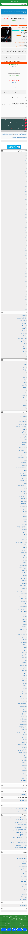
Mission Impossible (22, 596)
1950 (25, 186)
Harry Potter (24, 531)
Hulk (25, 544)
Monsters (24, 599)
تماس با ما (7, 925)
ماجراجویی (24, 395)
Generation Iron (23, 513)
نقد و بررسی (23, 897)
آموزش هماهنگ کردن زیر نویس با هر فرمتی (19, 808)
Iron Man (24, 558)
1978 (25, 230)
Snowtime (24, 678)
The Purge (24, 737)
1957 (25, 196)
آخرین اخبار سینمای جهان (21, 858)
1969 (25, 215)
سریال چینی (24, 879)
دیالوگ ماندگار (23, 869)
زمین (25, 871)
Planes (25, 636)
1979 (25, 232)
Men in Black (23, 595)
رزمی (25, 383)
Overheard (24, 624)
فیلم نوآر (24, 390)
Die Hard (24, 486)
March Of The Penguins (21, 591)
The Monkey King (22, 726)
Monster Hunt (23, 598)
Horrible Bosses (23, 539)
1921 (25, 153)
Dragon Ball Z (23, 495)
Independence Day (22, 550)
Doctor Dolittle (23, 490)
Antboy (24, 436)
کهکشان (24, 887)
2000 (25, 266)
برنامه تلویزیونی (23, 861)
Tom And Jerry (23, 758)
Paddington (24, 627)
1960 (25, 201)
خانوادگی (24, 377)
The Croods (24, 699)
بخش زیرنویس (7, 923)
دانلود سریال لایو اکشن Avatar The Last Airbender (16, 817)
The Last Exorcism (22, 716)
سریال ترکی (23, 877)
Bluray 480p (23, 340)
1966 (25, 211)
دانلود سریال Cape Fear (21, 821)
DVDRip (24, 343)
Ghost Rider (24, 514)
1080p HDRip (23, 315)
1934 (25, 163)
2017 (25, 294)
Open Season (23, 619)
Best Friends (23, 449)
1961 (25, 202)
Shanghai (24, 662)
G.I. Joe (24, 509)
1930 (25, 156)
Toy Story (24, 762)
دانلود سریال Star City (22, 824)
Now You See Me (23, 614)
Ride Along (24, 652)
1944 (25, 178)
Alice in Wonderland (22, 418)
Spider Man (24, 680)
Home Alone (23, 536)
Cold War (24, 468)
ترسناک (24, 372)
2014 (25, 289)
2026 (25, 309)
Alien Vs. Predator (22, 421)
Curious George (23, 473)
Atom (9, 929)
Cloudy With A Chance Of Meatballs (19, 463)
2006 (25, 276)
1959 (25, 199)
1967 (25, 212)
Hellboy (24, 532)
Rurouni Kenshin (23, 655)
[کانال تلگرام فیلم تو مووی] (14, 146)
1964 (25, 207)
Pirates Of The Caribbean (21, 634)
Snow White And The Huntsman (20, 677)
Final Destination (23, 506)
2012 (25, 286)
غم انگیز (24, 387)
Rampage (24, 645)
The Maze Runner (22, 724)
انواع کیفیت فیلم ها (23, 810)
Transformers (23, 763)
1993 (25, 255)
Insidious (24, 555)
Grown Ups (24, 524)
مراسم (24, 397)
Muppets (24, 603)
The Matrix (24, 722)
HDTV (25, 349)
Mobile (24, 351)
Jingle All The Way (22, 567)
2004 (25, 273)
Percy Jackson (23, 632)
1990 (25, 250)
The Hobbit (24, 711)
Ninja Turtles (23, 611)
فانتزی (25, 388)
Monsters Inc (23, 601)
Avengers (24, 439)
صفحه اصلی (20, 923)
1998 (25, 263)
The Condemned (23, 696)
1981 (25, 235)
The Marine (24, 721)
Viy (25, 775)
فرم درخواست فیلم (14, 128)
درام (25, 379)
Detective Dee (23, 481)
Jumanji (24, 575)
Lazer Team (24, 586)
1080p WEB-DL (23, 317)
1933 (25, 161)
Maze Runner (23, 593)
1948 (25, 183)
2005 (25, 274)
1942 (25, 176)
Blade (25, 452)
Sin (25, 672)
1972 (25, 220)
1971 (25, 219)
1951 (25, 188)
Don (25, 493)
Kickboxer (24, 580)
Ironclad (24, 562)
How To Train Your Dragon (21, 542)
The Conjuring (23, 698)
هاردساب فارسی (23, 899)
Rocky (25, 654)
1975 (25, 225)
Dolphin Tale (23, 491)
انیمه (25, 859)
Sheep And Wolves (22, 663)
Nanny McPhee (23, 606)
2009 (25, 281)
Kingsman (24, 583)
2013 (25, 288)
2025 (25, 307)
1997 (25, 261)
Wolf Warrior (23, 780)
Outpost (24, 621)
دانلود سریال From (22, 843)
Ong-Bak (24, 618)
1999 (25, 265)
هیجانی (24, 405)
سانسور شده (23, 873)
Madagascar (24, 590)
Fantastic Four (23, 503)
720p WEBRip (23, 333)
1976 (25, 227)
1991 (25, 252)
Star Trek (24, 681)
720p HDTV (23, 330)
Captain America (23, 458)
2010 (25, 283)
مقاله (25, 892)
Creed (25, 470)
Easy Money (23, 498)
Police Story (23, 637)
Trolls (25, 768)
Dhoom (24, 483)
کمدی (25, 392)
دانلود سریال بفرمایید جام (21, 829)
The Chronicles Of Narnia (21, 695)
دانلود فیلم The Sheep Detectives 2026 (19, 840)
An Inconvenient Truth (22, 427)
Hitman (24, 534)
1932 (25, 160)
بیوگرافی (24, 367)
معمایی (24, 400)
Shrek (25, 667)
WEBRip (24, 354)
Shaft (25, 660)
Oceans (24, 616)
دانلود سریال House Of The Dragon (19, 830)
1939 (25, 171)
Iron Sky (24, 560)
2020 (25, 299)
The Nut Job (23, 729)
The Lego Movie (23, 717)
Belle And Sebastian (22, 447)
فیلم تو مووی (14, 137)
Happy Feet (24, 529)
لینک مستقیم (14, 66)
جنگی (25, 375)
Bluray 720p (23, 341)
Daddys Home (23, 475)
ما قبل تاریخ (24, 889)
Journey (24, 573)
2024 (25, 306)
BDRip (24, 335)
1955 (25, 193)
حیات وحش (24, 868)
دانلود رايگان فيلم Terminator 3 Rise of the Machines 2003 (18, 133)
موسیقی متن (23, 894)
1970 (25, 217)
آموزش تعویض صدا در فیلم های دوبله (20, 811)
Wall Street (24, 777)
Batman (24, 445)
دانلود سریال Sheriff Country (20, 827)
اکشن (25, 364)
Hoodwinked (23, 537)
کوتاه (25, 393)
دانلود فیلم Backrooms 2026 (20, 847)
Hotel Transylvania (22, 540)
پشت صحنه (24, 863)
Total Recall (23, 760)
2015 (25, 291)
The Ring (24, 740)
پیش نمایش (24, 864)
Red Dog (24, 650)
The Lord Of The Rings (21, 719)
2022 (25, 302)
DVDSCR (24, 345)
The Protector (23, 734)
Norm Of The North (22, 613)
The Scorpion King (22, 742)
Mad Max (24, 588)
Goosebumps (23, 522)
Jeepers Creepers (23, 565)
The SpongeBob (23, 747)
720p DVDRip (23, 327)
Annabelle (24, 432)
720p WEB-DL (23, 331)
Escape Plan (24, 499)
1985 (25, 242)
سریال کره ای (23, 882)
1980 (25, 233)
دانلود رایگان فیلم (23, 905)
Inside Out (24, 554)
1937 (25, 168)
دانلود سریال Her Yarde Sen (21, 832)
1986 (25, 243)
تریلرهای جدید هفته (22, 866)
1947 (25, 181)
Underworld (24, 770)
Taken (25, 686)
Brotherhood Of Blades (21, 457)
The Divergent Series (22, 703)
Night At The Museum (22, 609)
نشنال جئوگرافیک (23, 896)
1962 (25, 204)
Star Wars (24, 683)
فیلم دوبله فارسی (23, 800)
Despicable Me (23, 480)
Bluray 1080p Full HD (22, 338)
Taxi (25, 690)
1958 (25, 197)
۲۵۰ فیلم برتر (23, 788)
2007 (25, 278)
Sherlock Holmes (23, 665)
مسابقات (24, 891)
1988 (25, 247)
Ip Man (24, 557)
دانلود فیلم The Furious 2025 (20, 839)
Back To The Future (22, 440)
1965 (25, 209)
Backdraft (24, 442)
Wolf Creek (24, 778)
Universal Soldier (23, 773)
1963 (25, 206)
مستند (25, 398)
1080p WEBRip (23, 320)
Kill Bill (24, 581)
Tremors (24, 767)
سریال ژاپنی (23, 881)
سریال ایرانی (23, 876)
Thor (25, 755)
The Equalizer (23, 704)
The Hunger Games (22, 713)
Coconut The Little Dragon (21, 467)
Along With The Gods (22, 424)
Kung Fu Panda (23, 585)
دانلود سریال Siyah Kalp (21, 834)
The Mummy (23, 727)
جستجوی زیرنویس (19, 46)
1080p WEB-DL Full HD (21, 318)
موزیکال (24, 402)
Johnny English (23, 572)
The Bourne (24, 693)
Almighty (24, 422)
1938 (25, 170)
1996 (25, 260)
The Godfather (23, 708)
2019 (25, 297)
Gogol (25, 521)
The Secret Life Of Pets (22, 744)
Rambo (24, 644)
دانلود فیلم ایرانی (23, 794)
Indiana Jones (23, 552)
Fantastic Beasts (23, 501)
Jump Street (24, 577)
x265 (25, 356)
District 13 (24, 488)
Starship (24, 685)
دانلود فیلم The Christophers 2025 (19, 837)
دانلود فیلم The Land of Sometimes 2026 (18, 842)
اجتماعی (24, 362)
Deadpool (24, 478)
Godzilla (24, 519)
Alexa (24, 929)
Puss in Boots (23, 640)
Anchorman (24, 429)
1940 (25, 173)
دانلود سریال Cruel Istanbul (21, 845)
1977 (25, 229)
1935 (25, 165)
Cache (14, 929)
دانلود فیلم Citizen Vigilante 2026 (19, 848)
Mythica (24, 604)
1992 (25, 253)
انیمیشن (24, 365)
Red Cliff (24, 649)
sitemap (4, 929)
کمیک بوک (24, 886)
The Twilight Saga (22, 752)
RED (25, 647)
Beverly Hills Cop (22, 450)
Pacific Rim (24, 626)
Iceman (24, 547)
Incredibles (24, 549)
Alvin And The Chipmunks (21, 426)
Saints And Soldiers (22, 658)
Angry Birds (23, 431)
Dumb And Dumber (22, 496)
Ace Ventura (23, 414)
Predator (24, 639)
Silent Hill (24, 670)
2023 (25, 304)
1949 (25, 184)
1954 (25, 191)
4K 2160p (24, 325)
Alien (25, 419)
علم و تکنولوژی (23, 884)
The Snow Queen (23, 745)
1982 (25, 237)
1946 (25, 179)
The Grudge (24, 709)
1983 (25, 238)
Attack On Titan (23, 437)
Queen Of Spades (23, 642)
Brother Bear (23, 455)
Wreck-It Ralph (23, 781)
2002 (25, 270)
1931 (25, 158)
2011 (25, 284)
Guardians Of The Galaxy (21, 526)
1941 (25, 174)
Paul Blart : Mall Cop (22, 631)
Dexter (25, 856)
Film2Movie (19, 27)
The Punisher (23, 736)
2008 (25, 279)
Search (19, 929)
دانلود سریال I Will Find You (20, 819)
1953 (25, 189)
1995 (25, 258)
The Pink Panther (23, 731)
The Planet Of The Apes (21, 732)
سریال (25, 874)
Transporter (24, 765)
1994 (25, 256)
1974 (25, 224)
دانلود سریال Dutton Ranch (21, 835)
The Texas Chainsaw (22, 750)
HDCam (24, 346)
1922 (25, 155)
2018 (25, 296)
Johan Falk (24, 568)
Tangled (24, 688)
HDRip (24, 348)
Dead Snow (24, 477)
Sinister (24, 675)
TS (25, 353)
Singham (24, 673)
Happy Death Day (22, 527)
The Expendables (23, 706)
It (25, 563)
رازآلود (24, 382)
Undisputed (24, 772)
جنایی (25, 374)
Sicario (24, 668)
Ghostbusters (23, 516)
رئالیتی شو (24, 380)
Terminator (24, 691)
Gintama (24, 518)
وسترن (24, 408)
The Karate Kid (23, 714)
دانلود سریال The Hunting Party (20, 825)
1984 (25, 240)
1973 (25, 222)
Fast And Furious (23, 504)
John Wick (24, 570)
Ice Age (24, 545)
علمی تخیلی (24, 385)
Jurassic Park (23, 578)
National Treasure (22, 608)
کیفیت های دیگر (15, 46)
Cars (25, 460)
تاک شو (24, 370)
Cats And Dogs (23, 462)
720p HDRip (23, 328)
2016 (25, 293)
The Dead (24, 701)
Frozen (24, 508)
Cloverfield (24, 465)
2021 (25, 301)
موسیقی (24, 403)
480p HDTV (23, 323)
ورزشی (24, 406)
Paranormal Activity (22, 629)
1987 (25, 245)
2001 (25, 268)
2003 (25, 271)
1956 (25, 194)
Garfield (24, 511)
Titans (25, 757)
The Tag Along (23, 749)
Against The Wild (23, 416)
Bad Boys (24, 444)
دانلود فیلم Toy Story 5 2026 (20, 822)
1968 (25, 214)
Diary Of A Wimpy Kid (22, 485)
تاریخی (24, 369)
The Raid (24, 739)
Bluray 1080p (23, 336)
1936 (25, 166)
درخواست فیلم (21, 925)
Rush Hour (24, 657)
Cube (25, 472)
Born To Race (23, 454)
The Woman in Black (22, 754)
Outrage (24, 622)
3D (25, 322)
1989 (25, 248)
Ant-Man (24, 434)
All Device (24, 855)
